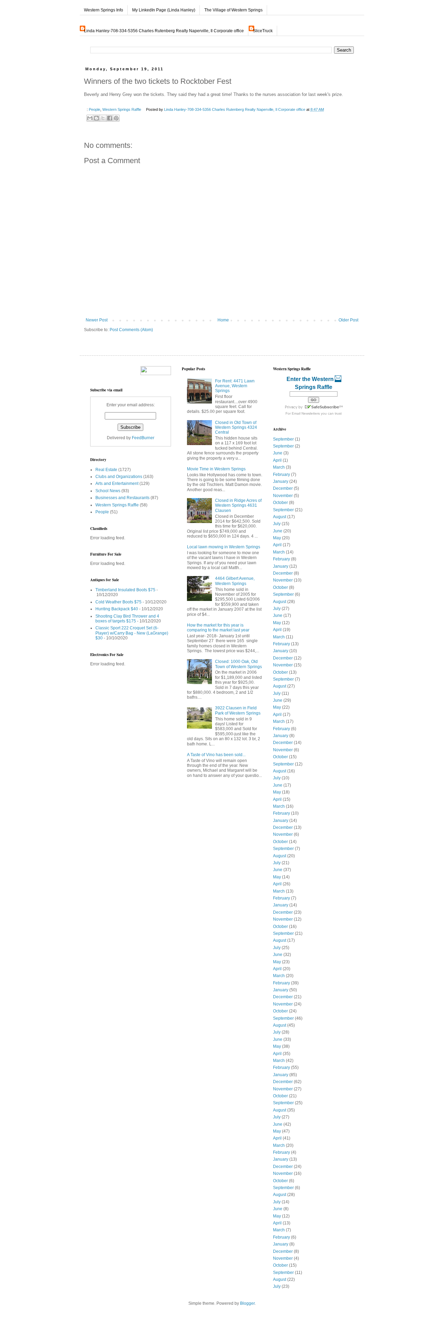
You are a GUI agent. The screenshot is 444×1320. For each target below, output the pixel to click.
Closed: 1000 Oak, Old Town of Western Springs (238, 664)
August (279, 516)
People (94, 109)
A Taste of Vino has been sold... (216, 754)
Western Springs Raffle (121, 109)
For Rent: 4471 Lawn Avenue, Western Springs (235, 386)
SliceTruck (263, 30)
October (280, 502)
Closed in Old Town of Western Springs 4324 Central (236, 427)
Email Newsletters (306, 413)
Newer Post (97, 320)
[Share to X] (103, 118)
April (277, 460)
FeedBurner (143, 437)
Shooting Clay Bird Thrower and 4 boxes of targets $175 (127, 618)
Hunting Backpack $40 (116, 608)
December (283, 488)
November (283, 495)
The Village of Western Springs (233, 10)
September (283, 439)
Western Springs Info (103, 10)
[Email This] (89, 118)
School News (107, 490)
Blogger (247, 1303)
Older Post (348, 320)
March (279, 467)
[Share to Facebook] (109, 118)
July (277, 523)
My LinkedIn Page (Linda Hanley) (163, 10)
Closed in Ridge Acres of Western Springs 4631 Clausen (238, 505)
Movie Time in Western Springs (216, 469)
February (281, 474)
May (277, 537)
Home (223, 320)
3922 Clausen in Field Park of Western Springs (238, 710)
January (280, 481)
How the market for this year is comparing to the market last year (218, 627)
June (277, 453)
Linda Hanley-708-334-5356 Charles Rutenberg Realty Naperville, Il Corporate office (164, 30)
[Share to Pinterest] (116, 118)
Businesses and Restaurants (122, 497)
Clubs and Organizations (118, 476)
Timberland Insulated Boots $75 (125, 589)
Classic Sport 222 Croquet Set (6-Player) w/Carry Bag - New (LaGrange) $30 (131, 633)
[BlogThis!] (96, 118)
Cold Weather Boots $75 (118, 602)
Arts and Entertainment (116, 483)
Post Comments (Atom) (131, 329)
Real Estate (106, 469)
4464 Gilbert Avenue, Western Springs (235, 581)
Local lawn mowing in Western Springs (223, 546)
